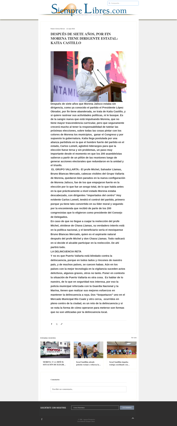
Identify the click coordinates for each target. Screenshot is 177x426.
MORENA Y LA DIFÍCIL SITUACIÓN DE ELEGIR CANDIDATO (53, 363)
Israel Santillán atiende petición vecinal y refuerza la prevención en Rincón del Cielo (88, 363)
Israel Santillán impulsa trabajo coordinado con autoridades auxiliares (118, 363)
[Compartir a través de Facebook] (52, 324)
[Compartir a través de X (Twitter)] (57, 324)
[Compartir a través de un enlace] (62, 324)
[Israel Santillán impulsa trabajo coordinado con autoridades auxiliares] (122, 350)
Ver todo (134, 337)
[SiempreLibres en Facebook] (41, 419)
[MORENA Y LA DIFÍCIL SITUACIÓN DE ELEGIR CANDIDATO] (55, 350)
